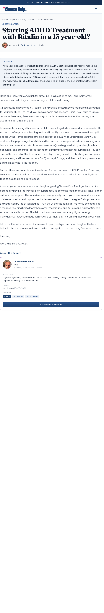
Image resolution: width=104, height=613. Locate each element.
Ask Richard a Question (51, 304)
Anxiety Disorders (27, 19)
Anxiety (7, 296)
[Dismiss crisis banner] (99, 2)
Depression (18, 296)
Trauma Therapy (32, 296)
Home (5, 19)
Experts (13, 19)
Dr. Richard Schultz (46, 19)
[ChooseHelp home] (15, 9)
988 (46, 2)
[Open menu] (96, 9)
